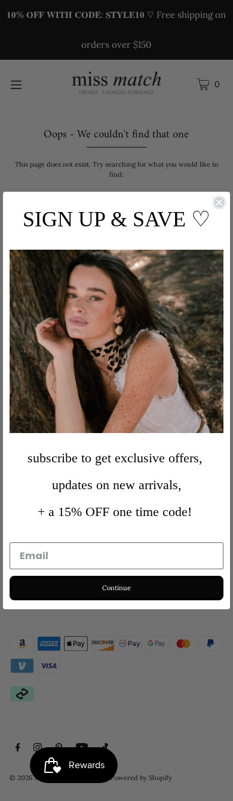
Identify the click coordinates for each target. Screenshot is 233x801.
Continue (116, 588)
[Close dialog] (219, 202)
